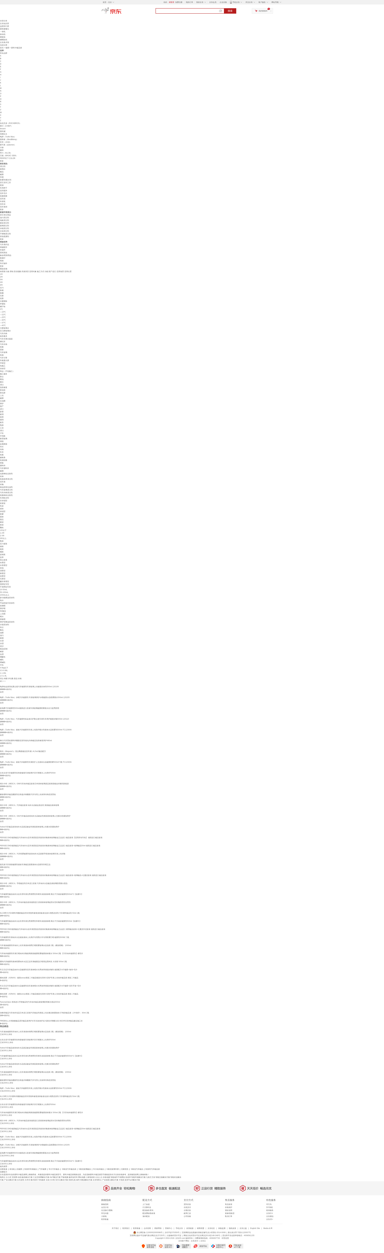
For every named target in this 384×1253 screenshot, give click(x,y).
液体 (2, 509)
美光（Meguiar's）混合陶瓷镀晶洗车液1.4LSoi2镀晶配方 (23, 751)
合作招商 (147, 1228)
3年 (1, 282)
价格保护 (228, 1207)
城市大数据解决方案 (84, 1180)
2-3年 (2, 536)
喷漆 (2, 185)
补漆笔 (2, 201)
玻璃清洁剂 (4, 226)
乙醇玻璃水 (4, 328)
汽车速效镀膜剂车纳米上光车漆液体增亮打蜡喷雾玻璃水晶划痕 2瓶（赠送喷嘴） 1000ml (35, 945)
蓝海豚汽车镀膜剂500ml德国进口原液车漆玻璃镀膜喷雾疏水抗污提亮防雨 (29, 708)
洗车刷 (2, 199)
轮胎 (2, 355)
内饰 (2, 449)
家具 (2, 422)
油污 (2, 635)
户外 (2, 433)
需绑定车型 (4, 584)
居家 (2, 350)
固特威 (2, 131)
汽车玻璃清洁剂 (6, 490)
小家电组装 (90, 1177)
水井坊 (27, 1180)
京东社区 (211, 1228)
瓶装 (2, 541)
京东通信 (269, 1216)
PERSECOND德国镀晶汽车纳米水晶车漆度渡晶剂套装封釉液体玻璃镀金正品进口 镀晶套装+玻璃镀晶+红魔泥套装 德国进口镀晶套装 (53, 875)
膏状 (2, 522)
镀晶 (2, 172)
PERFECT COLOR (7, 158)
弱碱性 (2, 662)
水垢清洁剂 (4, 231)
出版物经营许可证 (174, 1235)
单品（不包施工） (7, 371)
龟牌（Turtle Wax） (8, 137)
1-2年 (2, 533)
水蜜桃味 (3, 301)
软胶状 (2, 503)
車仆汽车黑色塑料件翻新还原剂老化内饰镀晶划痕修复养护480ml (26, 740)
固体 (2, 517)
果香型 (2, 573)
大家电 (104, 1216)
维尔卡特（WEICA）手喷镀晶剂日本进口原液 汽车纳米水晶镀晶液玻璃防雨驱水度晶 (34, 883)
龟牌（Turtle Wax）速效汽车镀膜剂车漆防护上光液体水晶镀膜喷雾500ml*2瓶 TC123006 (36, 762)
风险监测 (221, 1228)
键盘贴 (2, 37)
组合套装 (3, 560)
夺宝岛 (269, 1204)
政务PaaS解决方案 (132, 1180)
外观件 (2, 250)
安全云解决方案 (61, 1180)
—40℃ (3, 325)
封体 (2, 476)
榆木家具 (34, 1180)
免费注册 (178, 2)
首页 (2, 48)
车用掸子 (3, 188)
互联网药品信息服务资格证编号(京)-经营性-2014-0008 (204, 1232)
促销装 (2, 554)
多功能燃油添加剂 (7, 598)
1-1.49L (3, 673)
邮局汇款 (187, 1213)
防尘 (2, 377)
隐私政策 (232, 1228)
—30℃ (3, 320)
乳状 (2, 506)
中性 (2, 665)
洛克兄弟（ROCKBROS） (10, 123)
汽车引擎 (3, 358)
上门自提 (146, 1204)
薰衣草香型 (4, 581)
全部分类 (3, 21)
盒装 (2, 557)
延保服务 (269, 1210)
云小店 (8, 1177)
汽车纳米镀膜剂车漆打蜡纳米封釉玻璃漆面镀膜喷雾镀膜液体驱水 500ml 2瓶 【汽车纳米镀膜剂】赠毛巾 (41, 953)
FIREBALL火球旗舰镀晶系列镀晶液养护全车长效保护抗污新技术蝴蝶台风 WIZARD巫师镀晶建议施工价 (41, 1021)
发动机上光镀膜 (15, 1169)
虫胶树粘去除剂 (6, 474)
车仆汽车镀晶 (54, 1169)
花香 (2, 298)
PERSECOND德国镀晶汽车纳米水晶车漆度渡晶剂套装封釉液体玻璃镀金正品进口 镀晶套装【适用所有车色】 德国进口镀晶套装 (51, 838)
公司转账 (187, 1216)
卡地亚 (121, 1180)
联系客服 (104, 1219)
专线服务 (41, 1180)
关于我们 (115, 1228)
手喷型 (2, 363)
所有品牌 (3, 53)
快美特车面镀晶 (30, 1169)
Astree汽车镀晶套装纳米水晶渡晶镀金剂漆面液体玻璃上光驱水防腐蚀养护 (29, 827)
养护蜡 (2, 608)
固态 (2, 519)
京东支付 (194, 1241)
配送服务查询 (147, 1210)
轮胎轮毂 (3, 460)
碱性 (2, 660)
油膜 (2, 633)
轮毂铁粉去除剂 (6, 495)
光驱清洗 (124, 1169)
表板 (2, 463)
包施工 (2, 366)
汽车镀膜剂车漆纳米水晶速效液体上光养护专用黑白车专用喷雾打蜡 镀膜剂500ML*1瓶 (34, 937)
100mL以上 (4, 595)
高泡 (2, 379)
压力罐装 (3, 544)
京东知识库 (4, 23)
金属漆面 (3, 444)
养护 (2, 404)
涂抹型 (2, 368)
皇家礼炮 (72, 1180)
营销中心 (168, 1228)
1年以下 (3, 530)
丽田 (2, 150)
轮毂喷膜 (3, 196)
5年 (1, 280)
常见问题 (104, 1213)
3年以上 (3, 538)
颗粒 (2, 528)
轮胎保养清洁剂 (6, 479)
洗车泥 (2, 204)
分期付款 (187, 1210)
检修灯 (2, 258)
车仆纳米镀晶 (98, 1169)
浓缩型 (2, 511)
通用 (2, 420)
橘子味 (2, 307)
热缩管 (128, 1177)
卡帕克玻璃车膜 (112, 1169)
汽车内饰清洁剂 (6, 492)
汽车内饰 (3, 333)
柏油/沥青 (4, 649)
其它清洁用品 (5, 215)
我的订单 (189, 2)
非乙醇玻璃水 (5, 331)
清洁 (2, 385)
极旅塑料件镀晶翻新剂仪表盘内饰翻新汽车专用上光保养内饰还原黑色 (28, 794)
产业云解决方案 (10, 1180)
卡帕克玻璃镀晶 (84, 1169)
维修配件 (3, 247)
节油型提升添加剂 (7, 603)
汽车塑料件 (4, 468)
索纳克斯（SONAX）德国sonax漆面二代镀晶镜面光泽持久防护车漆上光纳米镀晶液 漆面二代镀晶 (39, 978)
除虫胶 (2, 393)
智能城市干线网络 (118, 1177)
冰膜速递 (3, 1169)
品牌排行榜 (4, 26)
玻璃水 (2, 169)
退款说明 (228, 1210)
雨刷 (2, 261)
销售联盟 (200, 1228)
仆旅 (2, 147)
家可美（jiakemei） (8, 145)
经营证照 (225, 1238)
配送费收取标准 (148, 1213)
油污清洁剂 (4, 218)
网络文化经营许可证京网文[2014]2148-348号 (202, 1235)
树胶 (2, 652)
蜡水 (2, 616)
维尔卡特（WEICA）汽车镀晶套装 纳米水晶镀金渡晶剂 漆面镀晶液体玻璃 (29, 805)
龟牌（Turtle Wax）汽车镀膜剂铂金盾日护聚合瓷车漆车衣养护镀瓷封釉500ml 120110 (34, 719)
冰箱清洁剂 (4, 228)
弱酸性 (2, 657)
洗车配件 (3, 191)
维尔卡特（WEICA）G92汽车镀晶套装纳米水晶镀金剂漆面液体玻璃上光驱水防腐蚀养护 (35, 816)
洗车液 (2, 482)
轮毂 (2, 347)
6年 (1, 285)
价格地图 (106, 1177)
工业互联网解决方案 (41, 1177)
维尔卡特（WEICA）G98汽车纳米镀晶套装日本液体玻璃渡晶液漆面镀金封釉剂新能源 (34, 784)
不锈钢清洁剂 (5, 234)
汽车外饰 (3, 344)
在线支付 (187, 1207)
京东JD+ (269, 1219)
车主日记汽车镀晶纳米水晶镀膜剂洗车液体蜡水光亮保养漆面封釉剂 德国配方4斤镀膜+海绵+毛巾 (38, 970)
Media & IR (267, 1228)
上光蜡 (2, 614)
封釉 (2, 484)
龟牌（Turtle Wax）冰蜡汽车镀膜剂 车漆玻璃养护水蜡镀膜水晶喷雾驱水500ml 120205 (35, 697)
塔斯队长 (3, 134)
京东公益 (243, 1228)
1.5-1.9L (3, 676)
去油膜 (2, 401)
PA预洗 (3, 611)
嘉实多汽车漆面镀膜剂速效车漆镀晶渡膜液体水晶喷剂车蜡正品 (25, 864)
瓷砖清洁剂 (4, 223)
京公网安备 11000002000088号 (149, 1232)
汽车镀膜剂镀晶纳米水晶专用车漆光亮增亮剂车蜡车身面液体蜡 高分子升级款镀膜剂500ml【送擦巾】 (40, 921)
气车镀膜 (42, 1169)
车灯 (2, 447)
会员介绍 (104, 1207)
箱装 (2, 549)
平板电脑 (64, 1177)
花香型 (2, 576)
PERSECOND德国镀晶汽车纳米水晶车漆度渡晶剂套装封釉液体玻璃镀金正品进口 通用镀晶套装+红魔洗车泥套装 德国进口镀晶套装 (52, 929)
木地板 (2, 436)
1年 (1, 274)
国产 (2, 406)
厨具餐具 (3, 336)
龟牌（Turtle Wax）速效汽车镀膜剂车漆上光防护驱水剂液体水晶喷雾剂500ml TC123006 (36, 730)
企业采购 (223, 2)
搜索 (230, 11)
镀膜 (7, 48)
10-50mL (3, 590)
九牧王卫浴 (150, 1177)
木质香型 (3, 565)
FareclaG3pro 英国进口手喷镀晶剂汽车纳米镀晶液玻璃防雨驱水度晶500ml (30, 1002)
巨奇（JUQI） (5, 142)
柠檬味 (2, 304)
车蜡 (2, 177)
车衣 (2, 452)
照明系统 (3, 253)
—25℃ (3, 317)
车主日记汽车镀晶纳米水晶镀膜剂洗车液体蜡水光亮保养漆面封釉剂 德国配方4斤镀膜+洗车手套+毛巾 (40, 986)
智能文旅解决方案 (163, 1177)
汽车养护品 (4, 245)
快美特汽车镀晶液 (152, 1169)
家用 (2, 414)
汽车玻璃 (3, 352)
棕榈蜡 (2, 606)
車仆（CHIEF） (6, 126)
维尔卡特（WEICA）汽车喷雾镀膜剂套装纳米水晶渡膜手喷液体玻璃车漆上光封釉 (32, 854)
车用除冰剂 (4, 498)
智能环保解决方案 (138, 1177)
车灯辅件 (3, 263)
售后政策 (228, 1204)
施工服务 (3, 374)
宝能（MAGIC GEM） (9, 156)
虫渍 (2, 654)
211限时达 (146, 1207)
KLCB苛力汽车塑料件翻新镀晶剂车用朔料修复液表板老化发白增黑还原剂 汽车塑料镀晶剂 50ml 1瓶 (40, 913)
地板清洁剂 (4, 220)
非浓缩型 (3, 501)
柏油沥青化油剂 (6, 487)
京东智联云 (97, 1180)
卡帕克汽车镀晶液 (69, 1169)
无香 (2, 296)
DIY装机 (269, 1207)
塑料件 (2, 466)
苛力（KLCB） (6, 153)
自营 (2, 692)
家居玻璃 (3, 439)
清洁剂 (2, 166)
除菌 (2, 293)
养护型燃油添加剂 (7, 622)
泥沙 (2, 646)
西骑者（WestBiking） (9, 139)
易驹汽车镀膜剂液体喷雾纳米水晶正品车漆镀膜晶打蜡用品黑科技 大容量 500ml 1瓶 (33, 962)
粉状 (2, 525)
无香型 (2, 579)
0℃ (1, 309)
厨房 (2, 417)
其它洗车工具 (5, 183)
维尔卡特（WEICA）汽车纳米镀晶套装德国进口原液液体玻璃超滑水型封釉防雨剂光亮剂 (35, 902)
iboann (3, 129)
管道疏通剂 (4, 236)
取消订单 (228, 1216)
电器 (2, 425)
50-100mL (4, 592)
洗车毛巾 (3, 193)
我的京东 (199, 2)
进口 (2, 409)
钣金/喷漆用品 (5, 255)
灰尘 (2, 627)
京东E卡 (269, 1213)
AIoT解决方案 (55, 1177)
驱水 (2, 382)
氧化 (2, 630)
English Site (255, 1228)
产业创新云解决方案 (110, 1180)
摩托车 (2, 342)
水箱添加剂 (4, 625)
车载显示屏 (4, 360)
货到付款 (187, 1204)
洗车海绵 (3, 207)
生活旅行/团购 (106, 1210)
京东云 (203, 1241)
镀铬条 (2, 457)
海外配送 (146, 1216)
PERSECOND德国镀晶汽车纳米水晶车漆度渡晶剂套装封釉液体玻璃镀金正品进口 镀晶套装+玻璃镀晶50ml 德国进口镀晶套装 (50, 846)
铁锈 (2, 638)
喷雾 (2, 514)
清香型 (2, 571)
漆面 (2, 441)
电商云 (2, 1177)
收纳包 (2, 34)
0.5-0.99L (4, 670)
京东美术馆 (4, 42)
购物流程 (104, 1204)
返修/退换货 (229, 1213)
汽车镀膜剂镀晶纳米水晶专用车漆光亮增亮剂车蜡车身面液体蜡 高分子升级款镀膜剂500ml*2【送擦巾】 (41, 894)
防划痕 (2, 390)
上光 (2, 395)
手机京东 (236, 2)
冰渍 (2, 643)
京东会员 (212, 2)
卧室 (2, 412)
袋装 (2, 546)
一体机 (2, 32)
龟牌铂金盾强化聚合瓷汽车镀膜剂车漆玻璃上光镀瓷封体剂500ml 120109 (29, 687)
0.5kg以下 (4, 668)
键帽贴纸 (3, 40)
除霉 (2, 290)
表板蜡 (2, 619)
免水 (2, 600)
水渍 (2, 641)
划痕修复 (3, 387)
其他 (2, 568)
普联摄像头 (4, 29)
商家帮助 (158, 1228)
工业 (2, 428)
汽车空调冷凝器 (6, 339)
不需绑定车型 (5, 587)
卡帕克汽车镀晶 (136, 1169)
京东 (121, 11)
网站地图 (81, 1177)
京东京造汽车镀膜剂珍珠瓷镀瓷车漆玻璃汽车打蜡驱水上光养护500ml (28, 773)
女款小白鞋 (50, 1180)
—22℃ (3, 315)
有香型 (2, 563)
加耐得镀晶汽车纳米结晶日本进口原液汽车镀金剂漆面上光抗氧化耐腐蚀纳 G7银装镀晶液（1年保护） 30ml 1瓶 (44, 1013)
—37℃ (3, 323)
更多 (2, 161)
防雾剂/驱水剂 (5, 180)
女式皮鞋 (20, 1180)
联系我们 (126, 1228)
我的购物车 (263, 11)
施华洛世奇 (73, 1177)
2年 (1, 277)
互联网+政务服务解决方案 (22, 1177)
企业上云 (98, 1177)
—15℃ (3, 312)
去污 (2, 288)
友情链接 (190, 1228)
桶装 (2, 552)
